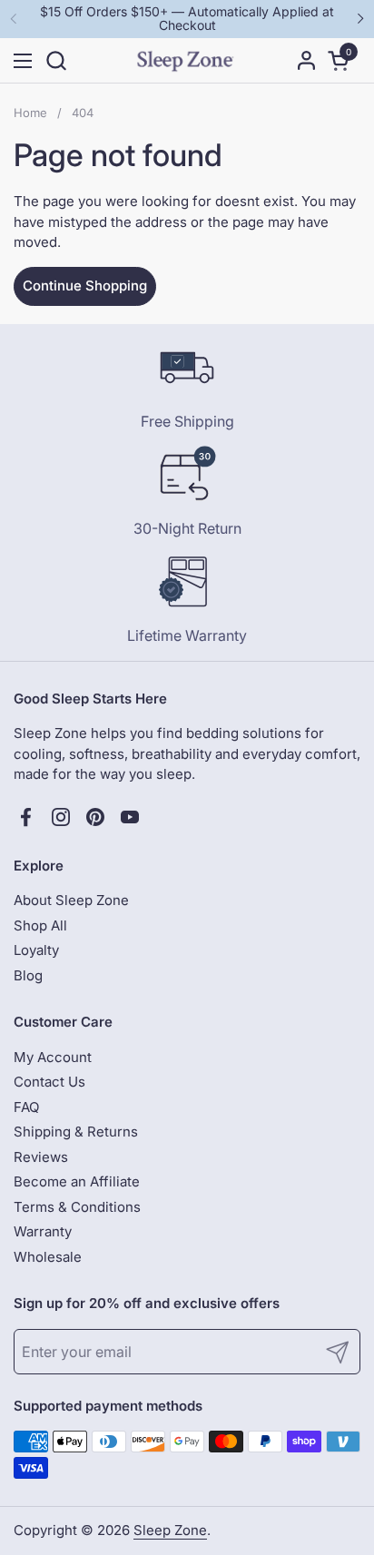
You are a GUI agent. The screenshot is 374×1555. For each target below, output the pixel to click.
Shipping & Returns (76, 1131)
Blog (28, 975)
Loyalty (36, 950)
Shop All (40, 925)
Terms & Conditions (77, 1206)
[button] (55, 60)
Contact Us (49, 1081)
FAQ (26, 1107)
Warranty (43, 1231)
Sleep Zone (170, 1530)
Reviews (41, 1157)
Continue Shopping (85, 285)
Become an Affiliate (77, 1181)
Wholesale (48, 1256)
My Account (53, 1057)
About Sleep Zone (71, 900)
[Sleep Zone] (185, 60)
